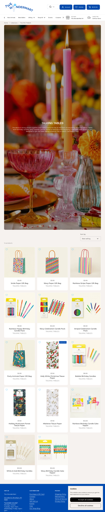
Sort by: (83, 234)
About (32, 499)
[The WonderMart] (19, 7)
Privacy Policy (60, 501)
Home (6, 23)
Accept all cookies (85, 500)
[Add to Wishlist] (6, 249)
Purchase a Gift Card (37, 494)
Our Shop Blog (35, 508)
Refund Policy (60, 496)
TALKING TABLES (19, 286)
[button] (93, 7)
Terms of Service (61, 499)
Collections (14, 23)
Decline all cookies (85, 506)
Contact (32, 496)
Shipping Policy (60, 494)
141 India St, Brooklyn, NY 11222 (13, 498)
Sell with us (34, 501)
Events (32, 504)
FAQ (31, 506)
